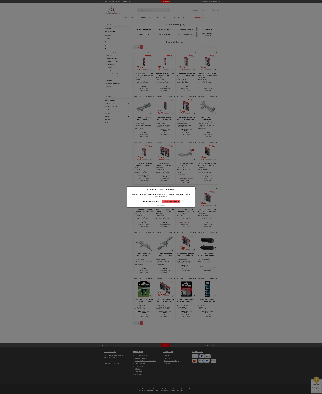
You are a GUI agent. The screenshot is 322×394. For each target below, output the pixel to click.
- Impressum (161, 205)
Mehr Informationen (161, 197)
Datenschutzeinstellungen (151, 201)
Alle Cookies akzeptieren (171, 201)
